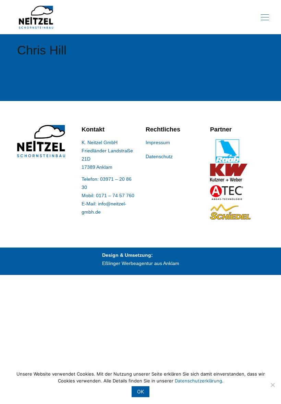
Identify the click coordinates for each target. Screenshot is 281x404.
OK (140, 391)
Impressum (158, 142)
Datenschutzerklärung (198, 380)
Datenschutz (159, 156)
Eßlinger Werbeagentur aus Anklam (140, 263)
